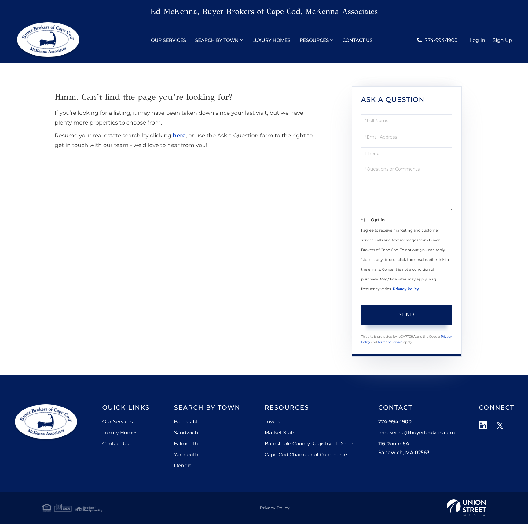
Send (406, 314)
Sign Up (502, 40)
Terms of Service (390, 342)
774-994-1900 (441, 40)
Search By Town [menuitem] (217, 40)
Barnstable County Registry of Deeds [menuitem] (309, 444)
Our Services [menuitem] (168, 40)
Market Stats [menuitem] (280, 433)
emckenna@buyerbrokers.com (416, 433)
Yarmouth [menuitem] (186, 455)
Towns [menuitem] (272, 422)
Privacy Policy (406, 289)
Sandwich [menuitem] (186, 433)
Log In (477, 40)
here (179, 135)
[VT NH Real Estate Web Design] (466, 507)
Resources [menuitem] (314, 40)
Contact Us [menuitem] (358, 40)
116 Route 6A (403, 448)
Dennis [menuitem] (182, 466)
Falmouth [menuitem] (186, 444)
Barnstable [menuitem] (187, 422)
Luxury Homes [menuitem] (271, 40)
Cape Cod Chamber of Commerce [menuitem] (306, 455)
